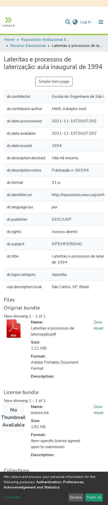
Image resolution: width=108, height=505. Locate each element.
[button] (75, 22)
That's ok (93, 497)
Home (9, 39)
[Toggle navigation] (101, 22)
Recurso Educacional (28, 45)
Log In (86, 22)
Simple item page (54, 81)
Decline (76, 497)
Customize (12, 497)
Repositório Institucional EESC (46, 39)
